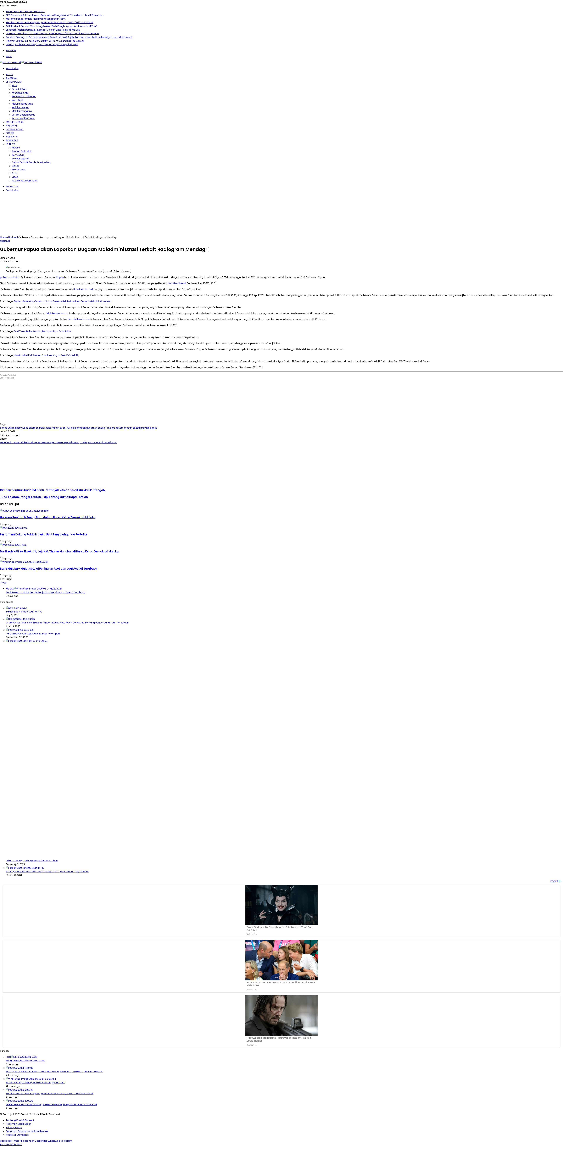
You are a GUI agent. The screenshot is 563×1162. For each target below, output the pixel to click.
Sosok (10, 133)
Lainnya (10, 144)
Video (15, 177)
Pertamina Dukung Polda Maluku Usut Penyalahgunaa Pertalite (43, 534)
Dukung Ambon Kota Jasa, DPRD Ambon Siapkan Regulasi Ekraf (42, 44)
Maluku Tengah (20, 107)
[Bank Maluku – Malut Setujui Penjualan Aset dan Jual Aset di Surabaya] (24, 562)
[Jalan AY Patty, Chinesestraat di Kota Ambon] (226, 641)
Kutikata (11, 136)
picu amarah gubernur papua (88, 427)
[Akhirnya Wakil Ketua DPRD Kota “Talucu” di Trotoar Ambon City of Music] (25, 868)
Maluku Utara (15, 122)
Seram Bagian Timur (23, 118)
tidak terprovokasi (56, 313)
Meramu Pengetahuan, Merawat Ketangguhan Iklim (35, 18)
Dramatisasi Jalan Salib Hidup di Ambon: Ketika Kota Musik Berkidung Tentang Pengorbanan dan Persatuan (67, 622)
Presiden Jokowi (83, 289)
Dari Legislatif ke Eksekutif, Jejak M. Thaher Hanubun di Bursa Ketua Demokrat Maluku (59, 551)
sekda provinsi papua (145, 427)
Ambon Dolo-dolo (22, 151)
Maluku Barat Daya (22, 103)
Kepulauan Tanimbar (24, 96)
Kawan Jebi (18, 169)
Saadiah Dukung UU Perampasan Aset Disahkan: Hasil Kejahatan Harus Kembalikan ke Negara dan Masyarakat (69, 37)
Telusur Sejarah (20, 158)
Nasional (11, 125)
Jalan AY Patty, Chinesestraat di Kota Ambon (32, 860)
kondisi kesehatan (79, 319)
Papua (60, 277)
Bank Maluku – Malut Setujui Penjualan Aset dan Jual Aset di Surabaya (48, 569)
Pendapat (12, 140)
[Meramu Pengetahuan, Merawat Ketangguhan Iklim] (31, 1079)
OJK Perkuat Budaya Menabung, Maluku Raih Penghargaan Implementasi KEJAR (51, 26)
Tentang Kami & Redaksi (20, 1120)
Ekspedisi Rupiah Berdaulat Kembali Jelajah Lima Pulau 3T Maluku (43, 29)
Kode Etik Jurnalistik (17, 1135)
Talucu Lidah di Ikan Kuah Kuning (24, 611)
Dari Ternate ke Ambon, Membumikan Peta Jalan (42, 331)
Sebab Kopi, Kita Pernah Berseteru (25, 11)
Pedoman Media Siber (18, 1124)
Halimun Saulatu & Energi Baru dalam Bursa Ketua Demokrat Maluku (45, 40)
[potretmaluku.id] (21, 62)
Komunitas (18, 155)
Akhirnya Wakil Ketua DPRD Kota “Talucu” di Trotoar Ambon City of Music (47, 871)
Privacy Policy (14, 1127)
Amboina (11, 78)
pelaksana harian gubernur (54, 427)
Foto (14, 173)
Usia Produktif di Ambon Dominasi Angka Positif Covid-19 (46, 355)
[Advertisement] (281, 214)
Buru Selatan (19, 89)
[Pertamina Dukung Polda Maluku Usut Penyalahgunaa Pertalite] (13, 527)
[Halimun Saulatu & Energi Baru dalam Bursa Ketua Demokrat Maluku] (24, 510)
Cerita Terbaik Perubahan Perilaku (31, 162)
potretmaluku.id (9, 277)
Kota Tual (17, 100)
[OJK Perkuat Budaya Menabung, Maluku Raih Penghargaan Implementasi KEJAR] (19, 1101)
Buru (14, 85)
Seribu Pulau (14, 81)
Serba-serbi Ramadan (24, 180)
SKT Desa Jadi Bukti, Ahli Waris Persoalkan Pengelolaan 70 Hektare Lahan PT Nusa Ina (54, 15)
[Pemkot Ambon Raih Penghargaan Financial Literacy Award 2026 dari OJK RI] (19, 1090)
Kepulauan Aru (20, 92)
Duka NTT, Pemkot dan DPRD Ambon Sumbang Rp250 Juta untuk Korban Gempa (52, 33)
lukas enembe (30, 427)
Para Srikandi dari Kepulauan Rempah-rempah (33, 633)
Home (9, 74)
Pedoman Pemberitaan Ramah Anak (27, 1131)
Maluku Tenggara (22, 111)
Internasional (15, 129)
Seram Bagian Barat (23, 114)
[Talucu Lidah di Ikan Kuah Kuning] (16, 608)
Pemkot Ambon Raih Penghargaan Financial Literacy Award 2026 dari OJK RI (49, 22)
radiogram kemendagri (119, 427)
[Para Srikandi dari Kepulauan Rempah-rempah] (20, 630)
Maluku (16, 147)
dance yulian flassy (11, 427)
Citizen (15, 166)
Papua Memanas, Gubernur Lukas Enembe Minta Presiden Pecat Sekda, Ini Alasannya (62, 301)
